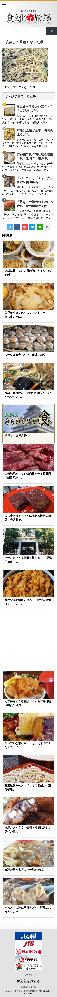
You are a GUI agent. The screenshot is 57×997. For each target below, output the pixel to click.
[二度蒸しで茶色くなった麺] (32, 227)
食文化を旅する (28, 981)
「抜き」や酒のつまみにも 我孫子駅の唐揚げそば (35, 204)
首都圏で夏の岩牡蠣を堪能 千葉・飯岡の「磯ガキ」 (35, 156)
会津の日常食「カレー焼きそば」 (25, 869)
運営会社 (28, 975)
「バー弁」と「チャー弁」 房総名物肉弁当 (35, 180)
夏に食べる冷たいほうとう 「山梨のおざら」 (35, 108)
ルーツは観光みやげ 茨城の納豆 (25, 354)
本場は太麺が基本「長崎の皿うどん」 (35, 132)
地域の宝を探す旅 (28, 987)
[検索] (51, 31)
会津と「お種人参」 (17, 435)
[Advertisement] (28, 640)
